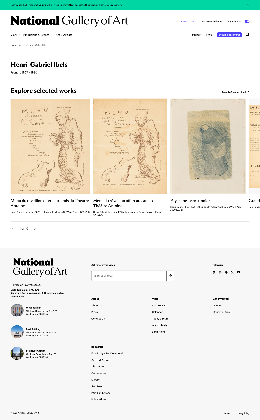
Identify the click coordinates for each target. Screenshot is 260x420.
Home (14, 45)
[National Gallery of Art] (39, 266)
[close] (248, 5)
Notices (226, 413)
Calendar (157, 312)
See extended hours (212, 21)
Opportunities (221, 312)
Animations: (234, 21)
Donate (217, 305)
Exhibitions (158, 331)
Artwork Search (100, 360)
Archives (96, 386)
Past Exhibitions (100, 393)
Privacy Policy (243, 413)
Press (94, 312)
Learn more (116, 4)
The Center (98, 366)
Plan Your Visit (161, 305)
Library (95, 379)
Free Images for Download (107, 353)
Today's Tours (160, 318)
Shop (209, 34)
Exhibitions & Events (36, 35)
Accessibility (159, 325)
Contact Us (98, 318)
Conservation (99, 373)
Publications (98, 399)
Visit (14, 35)
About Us (97, 305)
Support (196, 34)
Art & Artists (64, 35)
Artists (22, 45)
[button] (13, 228)
